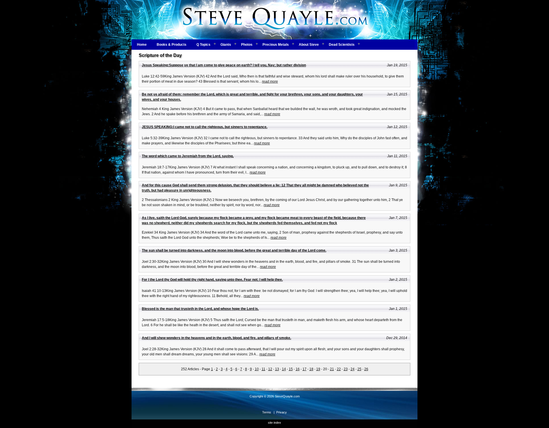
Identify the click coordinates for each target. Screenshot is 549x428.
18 (311, 369)
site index (274, 422)
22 (339, 369)
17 (305, 369)
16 (298, 369)
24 (353, 369)
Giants (225, 45)
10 (257, 369)
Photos (246, 45)
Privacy (281, 412)
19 (318, 369)
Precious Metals (275, 45)
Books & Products (171, 45)
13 (277, 369)
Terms (266, 412)
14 (284, 369)
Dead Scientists (342, 45)
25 (359, 369)
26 (366, 369)
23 (346, 369)
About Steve (309, 45)
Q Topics (203, 45)
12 (270, 369)
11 (263, 369)
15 (291, 369)
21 (332, 369)
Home (142, 45)
